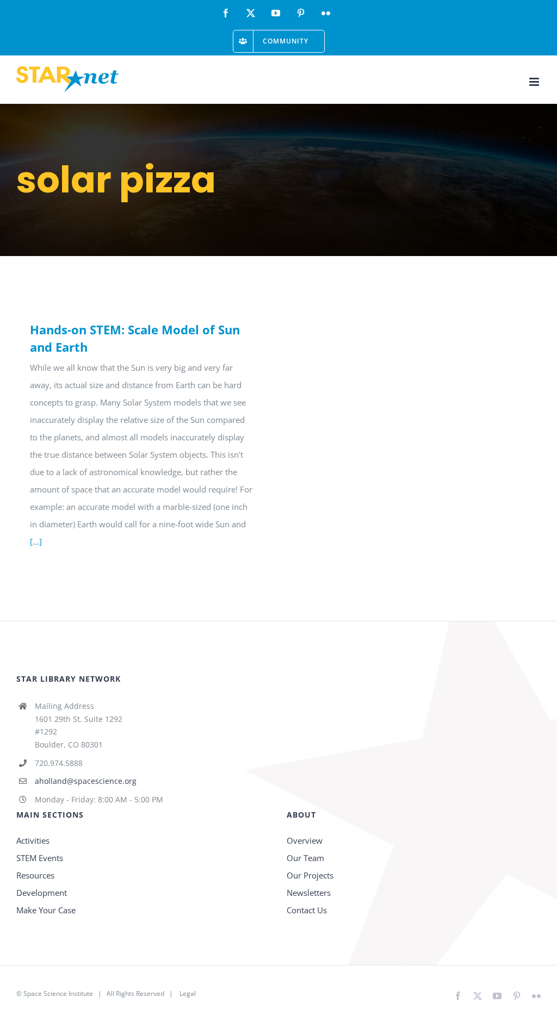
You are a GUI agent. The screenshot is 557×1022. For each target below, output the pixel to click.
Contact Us (307, 910)
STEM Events (39, 857)
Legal (188, 993)
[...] (36, 541)
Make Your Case (46, 910)
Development (41, 892)
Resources (35, 875)
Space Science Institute (58, 993)
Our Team (305, 857)
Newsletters (309, 892)
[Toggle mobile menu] (535, 82)
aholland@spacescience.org (86, 781)
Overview (305, 840)
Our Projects (310, 875)
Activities (32, 840)
